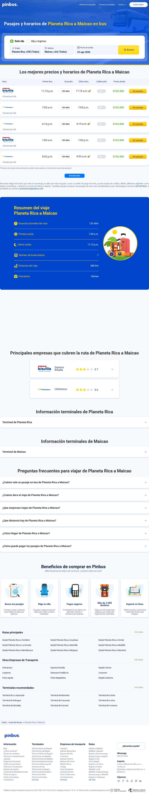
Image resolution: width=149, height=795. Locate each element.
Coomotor (64, 756)
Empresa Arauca (66, 772)
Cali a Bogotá (94, 762)
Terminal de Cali (38, 767)
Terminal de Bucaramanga (42, 762)
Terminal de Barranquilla (41, 764)
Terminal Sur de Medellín (41, 756)
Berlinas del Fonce (67, 762)
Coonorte (103, 673)
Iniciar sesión (138, 5)
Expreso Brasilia (57, 668)
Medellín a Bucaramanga (98, 772)
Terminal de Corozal (59, 705)
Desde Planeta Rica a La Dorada (16, 645)
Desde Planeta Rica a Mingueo (64, 650)
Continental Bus (66, 777)
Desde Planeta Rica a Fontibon (16, 640)
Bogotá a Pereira (95, 767)
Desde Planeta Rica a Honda (111, 640)
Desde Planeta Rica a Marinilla (64, 645)
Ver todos (138, 632)
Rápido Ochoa (65, 764)
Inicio (4, 722)
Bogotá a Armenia (96, 764)
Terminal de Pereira (39, 777)
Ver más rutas (74, 176)
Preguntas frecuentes (11, 762)
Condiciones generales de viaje (15, 772)
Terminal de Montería (59, 695)
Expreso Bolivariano (68, 751)
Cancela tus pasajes (107, 5)
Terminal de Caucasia (60, 700)
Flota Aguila (7, 678)
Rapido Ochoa (105, 668)
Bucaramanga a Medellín (98, 775)
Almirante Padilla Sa (59, 673)
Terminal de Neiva (39, 775)
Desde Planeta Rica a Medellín (112, 645)
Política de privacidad (12, 764)
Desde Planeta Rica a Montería (112, 650)
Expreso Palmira (66, 759)
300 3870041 (141, 186)
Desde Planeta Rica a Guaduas (64, 640)
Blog (5, 748)
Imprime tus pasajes (87, 5)
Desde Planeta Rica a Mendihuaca (17, 650)
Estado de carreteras (11, 754)
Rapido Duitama (106, 678)
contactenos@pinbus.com (31, 188)
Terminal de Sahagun (11, 700)
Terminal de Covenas (108, 705)
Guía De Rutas (15, 722)
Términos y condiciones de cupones (13, 757)
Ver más (35, 780)
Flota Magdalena (58, 678)
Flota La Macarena (67, 775)
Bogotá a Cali (94, 759)
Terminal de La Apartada (13, 695)
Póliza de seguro (10, 775)
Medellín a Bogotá (96, 751)
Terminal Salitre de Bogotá (42, 754)
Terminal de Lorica (107, 700)
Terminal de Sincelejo (11, 705)
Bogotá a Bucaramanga (98, 754)
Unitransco (7, 668)
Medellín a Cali (94, 769)
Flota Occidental (66, 769)
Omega (63, 767)
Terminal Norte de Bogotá (42, 748)
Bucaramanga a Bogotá (98, 756)
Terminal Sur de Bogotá (41, 751)
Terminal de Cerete (107, 695)
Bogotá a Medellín (96, 748)
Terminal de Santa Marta (41, 772)
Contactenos (8, 780)
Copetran (6, 673)
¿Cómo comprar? (10, 751)
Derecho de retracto (11, 769)
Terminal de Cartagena (41, 769)
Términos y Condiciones (12, 767)
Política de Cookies (10, 777)
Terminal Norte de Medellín (42, 759)
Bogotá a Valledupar (97, 777)
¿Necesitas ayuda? (131, 746)
